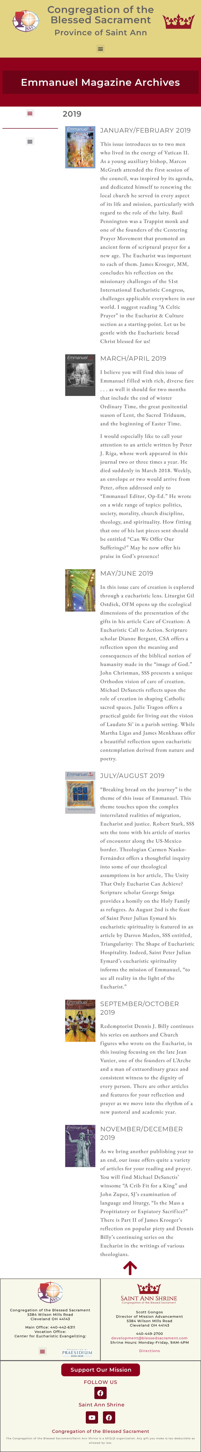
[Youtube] (92, 1417)
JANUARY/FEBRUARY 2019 (145, 130)
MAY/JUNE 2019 (126, 573)
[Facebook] (100, 1393)
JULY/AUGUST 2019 (132, 776)
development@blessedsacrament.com (149, 1338)
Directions (149, 1351)
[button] (100, 49)
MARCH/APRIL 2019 (133, 358)
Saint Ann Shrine (102, 1405)
